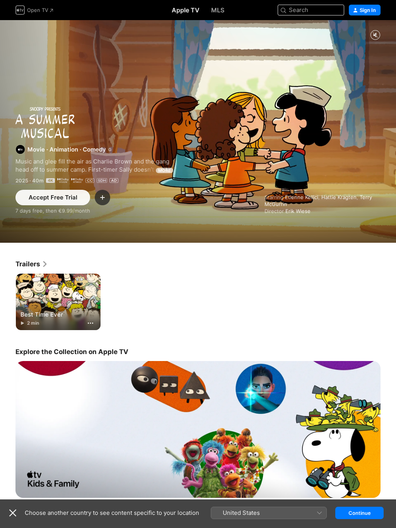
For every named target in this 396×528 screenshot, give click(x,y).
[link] (31, 264)
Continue (359, 513)
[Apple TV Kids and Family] (198, 429)
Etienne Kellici (301, 197)
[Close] (12, 512)
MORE (164, 170)
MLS (217, 10)
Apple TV (186, 10)
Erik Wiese (298, 211)
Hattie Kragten (339, 197)
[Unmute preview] (375, 35)
